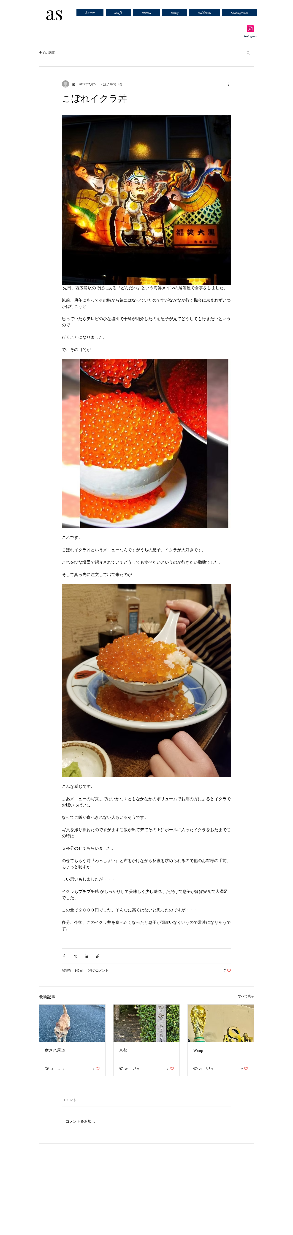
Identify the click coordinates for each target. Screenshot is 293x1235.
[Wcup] (221, 1023)
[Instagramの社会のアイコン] (250, 28)
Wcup (198, 1050)
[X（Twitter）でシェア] (75, 956)
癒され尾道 (55, 1050)
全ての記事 (47, 52)
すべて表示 (246, 996)
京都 (123, 1050)
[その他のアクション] (228, 84)
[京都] (147, 1023)
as (49, 12)
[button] (248, 52)
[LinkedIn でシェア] (86, 956)
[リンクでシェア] (97, 956)
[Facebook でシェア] (64, 956)
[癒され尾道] (72, 1023)
